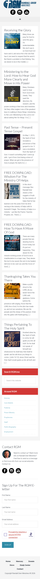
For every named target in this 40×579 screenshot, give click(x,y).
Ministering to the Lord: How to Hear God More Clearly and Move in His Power (20, 77)
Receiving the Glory (17, 30)
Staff (6, 422)
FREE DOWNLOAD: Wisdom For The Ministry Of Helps (18, 176)
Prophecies (8, 417)
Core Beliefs (8, 403)
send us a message (30, 458)
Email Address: (7, 520)
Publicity (7, 408)
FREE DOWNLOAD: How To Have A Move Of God (18, 228)
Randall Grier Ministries (20, 4)
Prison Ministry (9, 413)
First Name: (6, 495)
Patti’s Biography (10, 427)
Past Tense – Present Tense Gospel (18, 129)
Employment (8, 432)
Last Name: (6, 507)
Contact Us (6, 464)
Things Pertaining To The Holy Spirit (18, 326)
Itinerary (7, 398)
